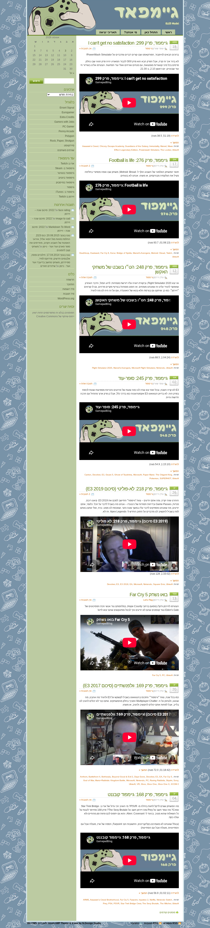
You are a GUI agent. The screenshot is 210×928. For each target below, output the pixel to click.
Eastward (94, 253)
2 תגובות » (84, 166)
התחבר (70, 284)
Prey (105, 903)
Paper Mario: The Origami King (157, 475)
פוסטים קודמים (167, 912)
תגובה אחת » (85, 277)
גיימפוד (148, 48)
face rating (64, 210)
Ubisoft (175, 150)
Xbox (143, 784)
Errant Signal (67, 107)
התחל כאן (151, 32)
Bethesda (106, 777)
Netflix (152, 900)
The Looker (165, 150)
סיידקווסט (69, 145)
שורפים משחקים (65, 150)
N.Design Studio (91, 923)
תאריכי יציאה (107, 32)
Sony (175, 780)
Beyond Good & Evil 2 (122, 777)
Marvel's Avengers (141, 253)
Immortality (154, 146)
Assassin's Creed (90, 146)
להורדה (175, 135)
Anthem (83, 777)
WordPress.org (66, 298)
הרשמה (70, 279)
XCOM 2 (175, 784)
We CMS (32, 923)
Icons (75, 923)
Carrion (87, 475)
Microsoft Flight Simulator (143, 368)
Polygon (69, 136)
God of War (88, 780)
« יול (72, 73)
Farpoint (134, 900)
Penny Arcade (66, 131)
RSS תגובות (151, 923)
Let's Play (148, 600)
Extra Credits (67, 117)
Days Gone (139, 777)
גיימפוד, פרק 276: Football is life (138, 160)
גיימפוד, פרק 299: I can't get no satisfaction (128, 43)
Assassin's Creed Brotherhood (104, 900)
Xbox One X (164, 784)
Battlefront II (94, 777)
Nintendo (160, 368)
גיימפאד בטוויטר (65, 173)
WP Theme (62, 923)
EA (131, 584)
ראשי (168, 32)
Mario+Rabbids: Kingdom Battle (110, 780)
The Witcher (165, 903)
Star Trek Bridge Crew (131, 903)
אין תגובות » (85, 48)
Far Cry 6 (104, 253)
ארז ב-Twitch (67, 163)
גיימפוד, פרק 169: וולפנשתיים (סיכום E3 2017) (125, 685)
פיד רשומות (68, 289)
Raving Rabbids (157, 780)
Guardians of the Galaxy (136, 146)
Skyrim (169, 780)
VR (138, 784)
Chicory (103, 146)
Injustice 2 (143, 900)
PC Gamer (68, 126)
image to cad (63, 218)
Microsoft (137, 475)
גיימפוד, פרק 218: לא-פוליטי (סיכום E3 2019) (127, 488)
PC (163, 675)
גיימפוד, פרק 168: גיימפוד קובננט (138, 794)
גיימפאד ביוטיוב (66, 177)
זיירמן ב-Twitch (66, 196)
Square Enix (159, 584)
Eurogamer (68, 112)
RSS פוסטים (170, 923)
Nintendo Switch (164, 900)
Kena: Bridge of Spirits (121, 253)
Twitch (169, 253)
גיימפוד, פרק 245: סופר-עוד (143, 378)
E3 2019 (124, 584)
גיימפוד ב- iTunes (65, 191)
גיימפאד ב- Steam (64, 168)
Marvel (163, 146)
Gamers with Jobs (64, 121)
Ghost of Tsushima (123, 475)
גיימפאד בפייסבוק (65, 182)
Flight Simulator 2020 (102, 368)
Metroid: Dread (158, 253)
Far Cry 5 (156, 675)
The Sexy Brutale (150, 903)
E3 (103, 475)
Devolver (96, 475)
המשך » (174, 142)
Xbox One (152, 784)
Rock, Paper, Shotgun (62, 140)
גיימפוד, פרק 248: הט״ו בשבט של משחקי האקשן (130, 269)
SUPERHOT (165, 478)
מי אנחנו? (130, 32)
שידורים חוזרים (48, 266)
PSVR (116, 903)
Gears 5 (109, 475)
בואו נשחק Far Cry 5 (149, 594)
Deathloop (84, 253)
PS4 (110, 903)
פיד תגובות (68, 293)
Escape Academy (116, 146)
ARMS (86, 900)
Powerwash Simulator (149, 150)
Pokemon (154, 478)
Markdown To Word (59, 227)
